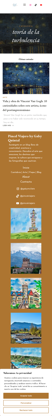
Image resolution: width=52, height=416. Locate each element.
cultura (23, 158)
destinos (26, 154)
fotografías (17, 161)
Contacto (26, 182)
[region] (26, 392)
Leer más (8, 126)
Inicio (26, 167)
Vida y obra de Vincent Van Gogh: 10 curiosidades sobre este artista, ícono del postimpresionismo (25, 105)
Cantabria (16, 172)
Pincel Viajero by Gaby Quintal (25, 138)
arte (36, 151)
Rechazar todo (26, 410)
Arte (5, 97)
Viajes (32, 172)
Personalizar (26, 403)
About (26, 177)
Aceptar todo (26, 396)
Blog (39, 172)
